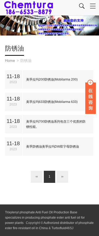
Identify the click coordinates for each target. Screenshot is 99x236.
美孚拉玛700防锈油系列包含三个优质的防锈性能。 (56, 124)
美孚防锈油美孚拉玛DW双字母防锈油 (52, 146)
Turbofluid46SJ (62, 228)
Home (10, 60)
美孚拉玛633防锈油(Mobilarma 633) (52, 102)
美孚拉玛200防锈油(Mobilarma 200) (52, 79)
